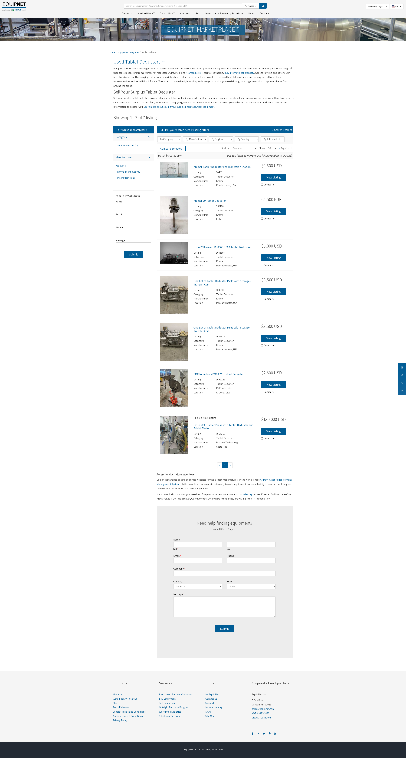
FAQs (208, 711)
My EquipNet (212, 694)
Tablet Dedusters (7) (127, 145)
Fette (198, 72)
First (175, 549)
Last (228, 549)
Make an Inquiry (213, 707)
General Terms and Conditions (129, 711)
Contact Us (211, 698)
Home (112, 52)
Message (120, 240)
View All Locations (261, 717)
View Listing (273, 177)
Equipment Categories (128, 52)
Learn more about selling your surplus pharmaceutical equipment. (179, 106)
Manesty (249, 72)
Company (178, 568)
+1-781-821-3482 (260, 713)
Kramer (190, 72)
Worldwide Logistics (170, 711)
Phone (119, 227)
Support (209, 703)
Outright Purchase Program (174, 707)
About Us (117, 694)
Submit (133, 254)
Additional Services (169, 716)
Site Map (210, 716)
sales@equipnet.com (263, 709)
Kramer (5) (121, 166)
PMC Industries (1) (125, 177)
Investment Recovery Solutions (176, 694)
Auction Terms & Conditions (128, 716)
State (229, 581)
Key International (234, 72)
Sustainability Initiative (125, 698)
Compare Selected (171, 148)
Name (119, 201)
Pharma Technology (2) (128, 171)
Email (119, 214)
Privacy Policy (120, 720)
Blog (115, 703)
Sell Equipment (167, 703)
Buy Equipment (167, 698)
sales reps (248, 494)
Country (177, 581)
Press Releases (121, 707)
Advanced (250, 5)
